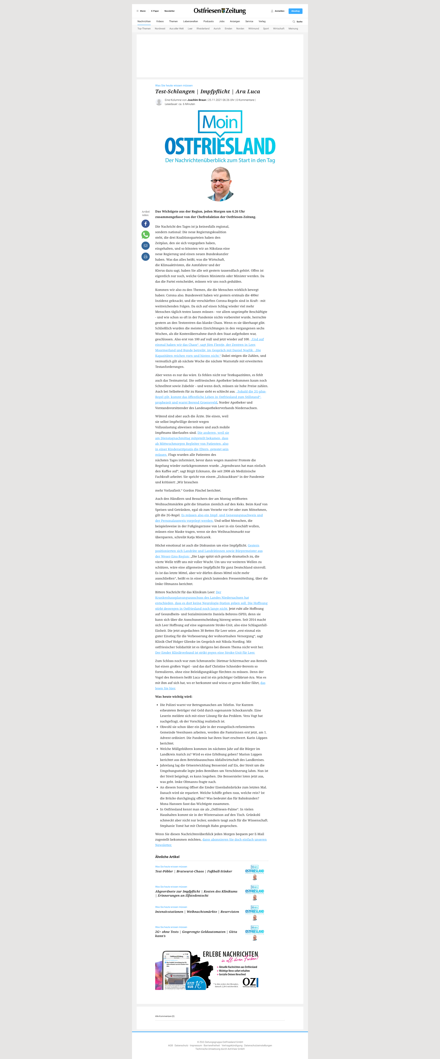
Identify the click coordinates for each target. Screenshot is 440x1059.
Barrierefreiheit (212, 1045)
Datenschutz (181, 1045)
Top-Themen (144, 28)
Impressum (196, 1045)
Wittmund (253, 28)
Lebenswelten (190, 21)
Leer (190, 28)
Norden (240, 28)
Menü (143, 11)
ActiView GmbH (236, 1049)
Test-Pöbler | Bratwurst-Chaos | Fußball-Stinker (193, 871)
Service (249, 21)
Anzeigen (235, 21)
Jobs (221, 21)
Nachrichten (144, 21)
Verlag (262, 21)
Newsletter (169, 11)
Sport (266, 28)
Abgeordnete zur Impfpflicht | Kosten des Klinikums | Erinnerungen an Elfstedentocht (196, 893)
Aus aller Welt (176, 28)
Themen (173, 21)
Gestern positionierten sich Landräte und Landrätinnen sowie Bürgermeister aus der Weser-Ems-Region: (209, 550)
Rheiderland (203, 28)
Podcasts (209, 21)
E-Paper (155, 11)
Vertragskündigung (232, 1045)
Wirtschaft (278, 28)
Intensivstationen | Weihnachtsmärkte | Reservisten (197, 912)
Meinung (293, 28)
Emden (228, 28)
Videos (160, 21)
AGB (170, 1045)
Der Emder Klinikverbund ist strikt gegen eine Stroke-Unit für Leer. (205, 652)
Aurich (217, 28)
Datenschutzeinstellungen (258, 1045)
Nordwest (160, 28)
